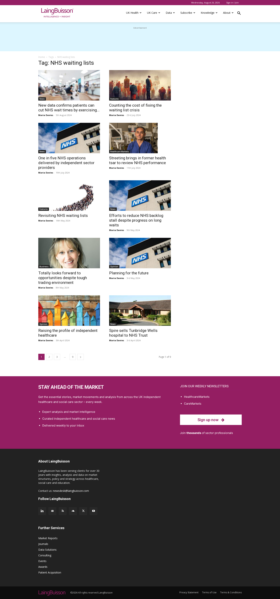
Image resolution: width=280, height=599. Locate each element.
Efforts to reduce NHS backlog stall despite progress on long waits (136, 220)
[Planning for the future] (140, 253)
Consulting (44, 555)
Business (44, 266)
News (42, 98)
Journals (43, 544)
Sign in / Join (232, 2)
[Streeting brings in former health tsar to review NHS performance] (140, 138)
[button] (239, 13)
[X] (83, 511)
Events (42, 561)
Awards (42, 567)
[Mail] (52, 511)
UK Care (152, 12)
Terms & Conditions (231, 592)
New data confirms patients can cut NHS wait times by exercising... (69, 107)
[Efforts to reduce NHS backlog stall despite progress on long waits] (140, 195)
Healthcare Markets (119, 151)
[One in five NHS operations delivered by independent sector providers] (69, 138)
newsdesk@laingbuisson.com (71, 491)
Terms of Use (209, 592)
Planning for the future (129, 273)
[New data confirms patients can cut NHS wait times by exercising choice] (69, 85)
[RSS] (62, 511)
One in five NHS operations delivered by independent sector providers (66, 163)
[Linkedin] (42, 511)
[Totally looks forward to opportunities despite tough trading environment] (69, 253)
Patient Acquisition (49, 572)
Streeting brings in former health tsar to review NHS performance (137, 160)
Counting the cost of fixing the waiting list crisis (135, 107)
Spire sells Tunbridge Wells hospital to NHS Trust (133, 333)
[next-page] (80, 357)
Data (169, 12)
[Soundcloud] (73, 511)
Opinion (114, 266)
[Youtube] (93, 511)
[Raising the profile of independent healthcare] (69, 310)
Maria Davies (45, 115)
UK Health (132, 12)
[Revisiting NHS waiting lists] (69, 195)
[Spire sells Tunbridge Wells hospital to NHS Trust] (140, 310)
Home (41, 57)
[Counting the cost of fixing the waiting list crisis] (140, 85)
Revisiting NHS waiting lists (63, 215)
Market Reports (48, 538)
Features (114, 98)
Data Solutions (47, 549)
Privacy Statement (188, 592)
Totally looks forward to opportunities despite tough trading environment (62, 278)
